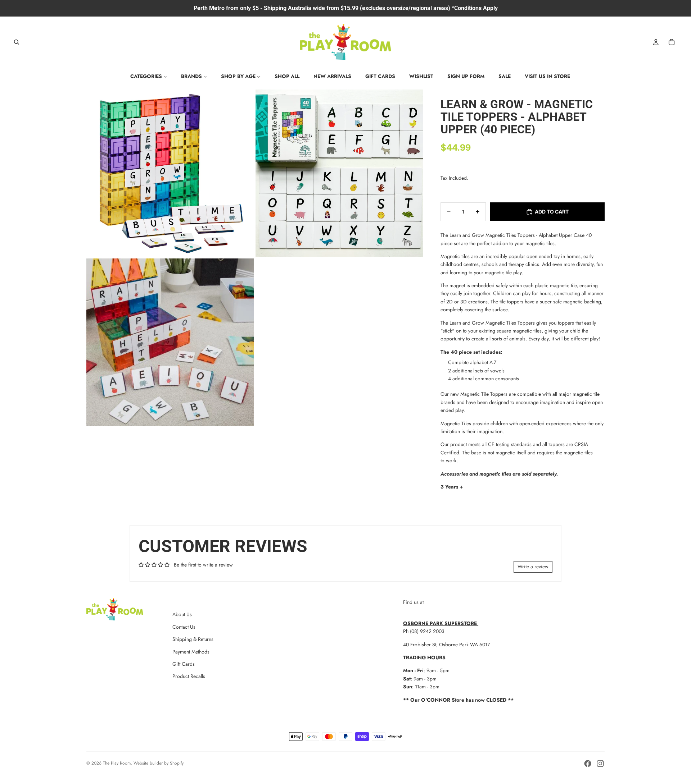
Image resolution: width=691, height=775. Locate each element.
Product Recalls (188, 676)
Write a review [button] (533, 566)
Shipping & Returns (192, 639)
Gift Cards (183, 664)
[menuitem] (149, 76)
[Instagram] (600, 763)
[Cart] (671, 42)
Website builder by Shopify (159, 763)
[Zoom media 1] (170, 173)
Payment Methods (190, 651)
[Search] (16, 42)
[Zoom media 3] (170, 342)
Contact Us (183, 626)
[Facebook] (587, 763)
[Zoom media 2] (339, 173)
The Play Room (117, 763)
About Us (182, 614)
